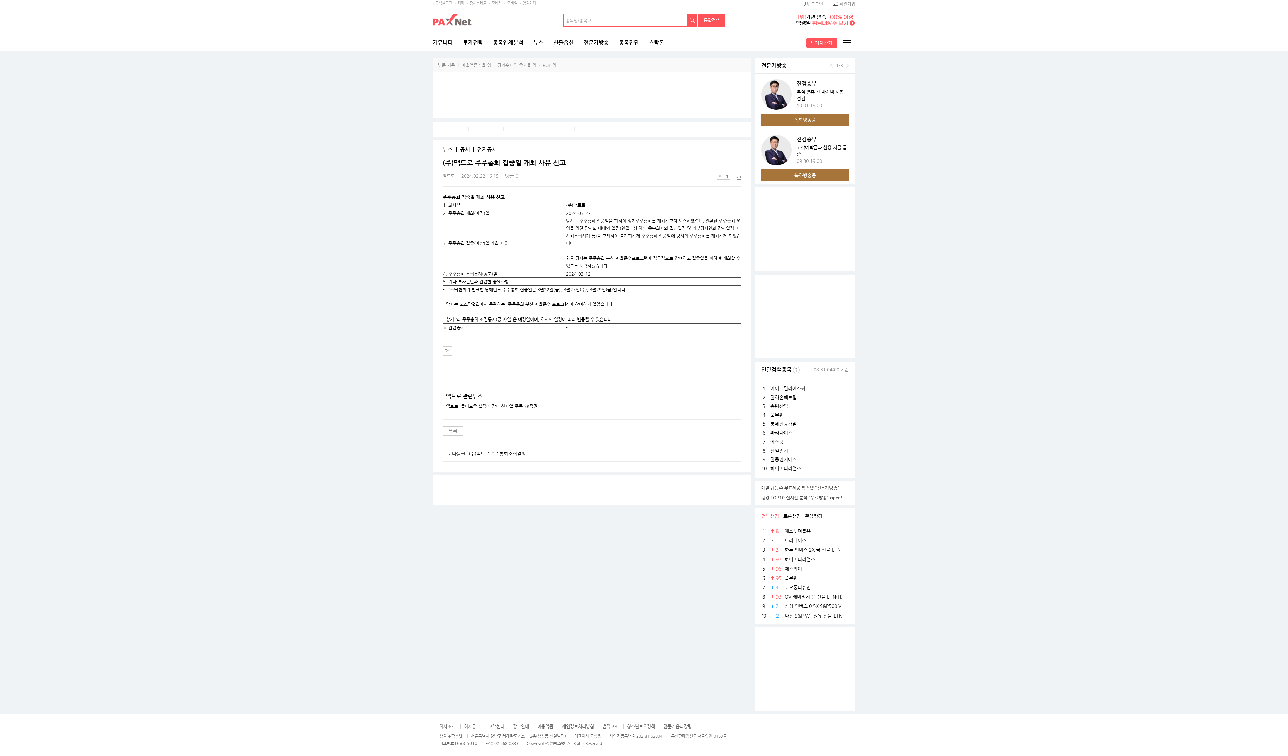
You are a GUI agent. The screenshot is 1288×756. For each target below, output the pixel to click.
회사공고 (472, 726)
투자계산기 (822, 43)
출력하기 (738, 176)
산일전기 (779, 450)
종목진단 (629, 42)
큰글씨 (726, 176)
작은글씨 (720, 176)
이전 (831, 66)
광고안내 (521, 726)
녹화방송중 (805, 119)
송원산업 (779, 406)
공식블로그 (443, 3)
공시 (465, 149)
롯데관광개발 (783, 423)
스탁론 (656, 42)
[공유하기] (447, 351)
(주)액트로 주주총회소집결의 (497, 453)
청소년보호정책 (641, 726)
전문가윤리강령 (677, 726)
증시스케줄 (478, 3)
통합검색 (712, 20)
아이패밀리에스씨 (787, 388)
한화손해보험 (783, 397)
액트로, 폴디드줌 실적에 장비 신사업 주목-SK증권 (491, 406)
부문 (442, 65)
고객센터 (496, 726)
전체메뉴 (847, 42)
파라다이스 (781, 432)
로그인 (817, 4)
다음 (847, 66)
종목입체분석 (508, 42)
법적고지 (610, 726)
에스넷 (777, 441)
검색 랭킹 (770, 516)
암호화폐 (529, 3)
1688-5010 (465, 743)
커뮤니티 (443, 42)
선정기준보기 (796, 370)
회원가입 (847, 4)
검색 (692, 20)
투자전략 (473, 42)
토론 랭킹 (791, 516)
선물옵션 (563, 42)
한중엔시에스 (783, 459)
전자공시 (487, 149)
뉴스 (538, 42)
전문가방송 (596, 42)
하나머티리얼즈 (785, 468)
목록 (452, 431)
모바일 (512, 3)
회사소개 (447, 726)
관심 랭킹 (813, 516)
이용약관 (545, 726)
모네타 (497, 3)
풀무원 (777, 415)
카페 (461, 3)
